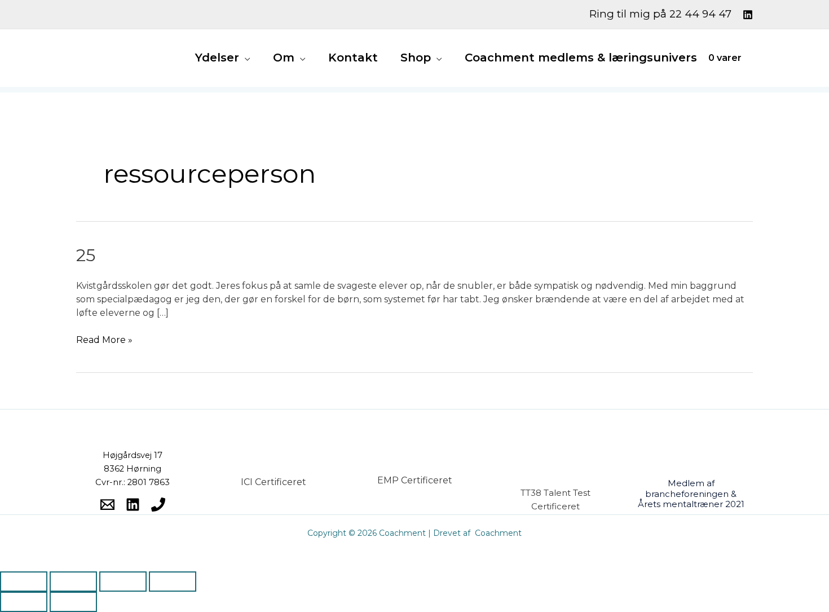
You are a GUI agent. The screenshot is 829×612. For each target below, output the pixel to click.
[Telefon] (158, 504)
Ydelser (217, 57)
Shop (415, 57)
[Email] (107, 504)
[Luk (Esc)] (172, 581)
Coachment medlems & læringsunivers (581, 57)
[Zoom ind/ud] (23, 581)
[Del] (123, 581)
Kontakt (353, 57)
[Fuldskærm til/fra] (73, 581)
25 (85, 255)
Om (283, 57)
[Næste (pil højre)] (73, 602)
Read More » (104, 339)
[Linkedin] (748, 15)
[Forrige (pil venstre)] (23, 602)
